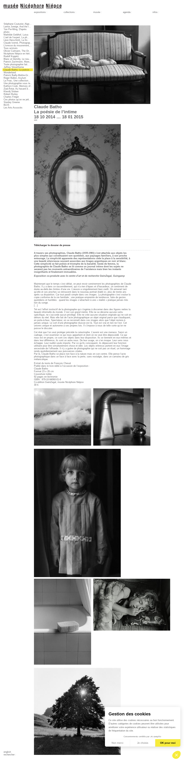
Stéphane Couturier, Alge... (17, 24)
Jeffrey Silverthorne (14, 67)
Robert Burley (11, 94)
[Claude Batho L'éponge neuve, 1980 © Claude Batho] (62, 665)
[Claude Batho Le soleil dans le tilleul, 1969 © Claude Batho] (77, 754)
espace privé (10, 757)
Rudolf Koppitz (11, 56)
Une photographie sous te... (18, 83)
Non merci (117, 742)
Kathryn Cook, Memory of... (18, 86)
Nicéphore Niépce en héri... (18, 53)
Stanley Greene (12, 102)
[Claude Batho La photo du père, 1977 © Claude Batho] (77, 236)
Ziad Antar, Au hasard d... (17, 88)
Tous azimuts (11, 48)
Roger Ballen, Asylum (15, 78)
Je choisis (142, 742)
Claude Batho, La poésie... (17, 69)
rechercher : (10, 754)
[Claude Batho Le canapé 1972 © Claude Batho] (92, 103)
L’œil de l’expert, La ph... (16, 37)
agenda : (127, 12)
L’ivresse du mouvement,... (18, 45)
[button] (176, 755)
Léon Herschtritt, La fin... (16, 40)
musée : (97, 12)
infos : (156, 12)
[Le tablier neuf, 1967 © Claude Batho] (77, 576)
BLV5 (6, 105)
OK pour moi (168, 742)
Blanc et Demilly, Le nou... (17, 59)
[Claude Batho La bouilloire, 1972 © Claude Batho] (121, 446)
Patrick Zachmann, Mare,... (18, 61)
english (7, 752)
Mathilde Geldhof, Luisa (16, 34)
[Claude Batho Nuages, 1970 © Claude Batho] (62, 446)
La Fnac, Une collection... (17, 80)
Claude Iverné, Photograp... (18, 42)
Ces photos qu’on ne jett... (17, 99)
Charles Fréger (11, 96)
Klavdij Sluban (11, 91)
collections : (70, 12)
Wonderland (10, 72)
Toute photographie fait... (16, 64)
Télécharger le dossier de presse (52, 245)
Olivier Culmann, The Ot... (17, 51)
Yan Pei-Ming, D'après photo (15, 30)
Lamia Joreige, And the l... (17, 26)
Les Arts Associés (13, 107)
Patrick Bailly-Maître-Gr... (17, 75)
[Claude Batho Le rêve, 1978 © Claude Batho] (131, 631)
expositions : (40, 12)
